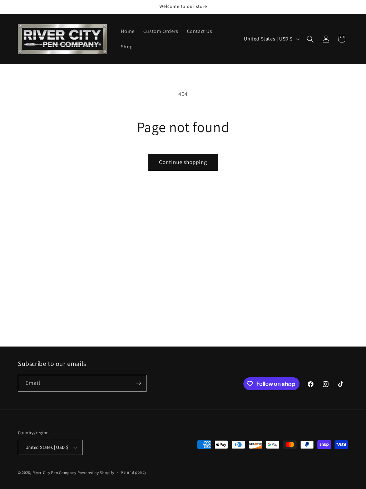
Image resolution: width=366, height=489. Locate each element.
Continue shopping (183, 162)
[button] (310, 39)
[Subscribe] (138, 383)
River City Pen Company (54, 472)
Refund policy (134, 472)
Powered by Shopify (96, 472)
